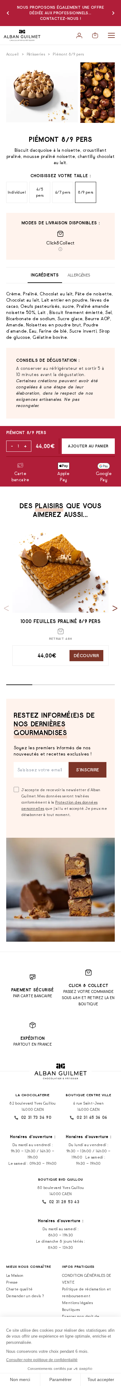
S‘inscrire (87, 769)
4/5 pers (40, 192)
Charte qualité (19, 1289)
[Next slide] (115, 608)
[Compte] (79, 35)
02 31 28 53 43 (64, 1202)
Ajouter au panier (88, 446)
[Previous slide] (6, 608)
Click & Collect (89, 986)
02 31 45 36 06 (92, 1117)
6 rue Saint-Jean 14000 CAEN (88, 1106)
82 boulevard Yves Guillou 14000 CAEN (32, 1106)
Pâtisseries (36, 54)
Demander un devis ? (25, 1296)
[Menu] (111, 35)
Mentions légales (77, 1303)
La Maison (14, 1275)
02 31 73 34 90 (36, 1117)
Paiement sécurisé (32, 990)
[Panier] (95, 35)
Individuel (17, 192)
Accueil (12, 54)
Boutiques (71, 1310)
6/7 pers (62, 192)
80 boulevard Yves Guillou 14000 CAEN (60, 1191)
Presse (12, 1282)
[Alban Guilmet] (22, 35)
